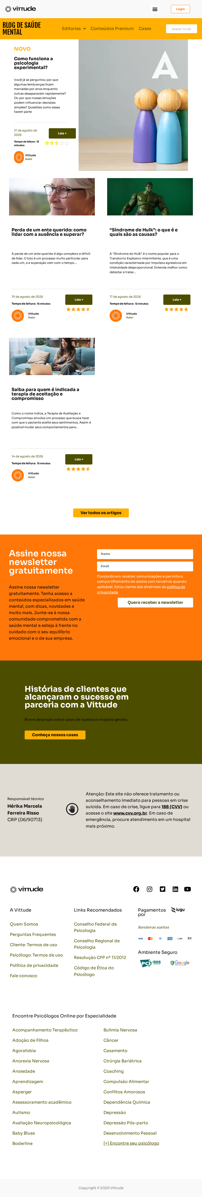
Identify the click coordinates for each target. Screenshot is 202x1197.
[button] (155, 9)
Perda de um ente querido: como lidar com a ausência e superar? (49, 232)
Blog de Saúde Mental (21, 28)
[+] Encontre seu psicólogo (131, 1143)
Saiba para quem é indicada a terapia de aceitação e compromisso (45, 394)
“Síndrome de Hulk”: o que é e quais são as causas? (144, 232)
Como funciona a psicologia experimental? (33, 63)
